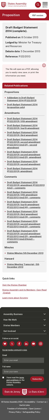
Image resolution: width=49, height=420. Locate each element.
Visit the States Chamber (14, 285)
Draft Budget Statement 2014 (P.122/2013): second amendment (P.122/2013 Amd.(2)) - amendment (24, 155)
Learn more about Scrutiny (15, 298)
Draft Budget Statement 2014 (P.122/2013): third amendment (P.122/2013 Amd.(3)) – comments (23, 214)
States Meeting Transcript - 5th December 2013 (23, 265)
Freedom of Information (17, 409)
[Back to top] (45, 416)
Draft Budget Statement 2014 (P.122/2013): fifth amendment (22, 120)
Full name (6, 367)
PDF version (37, 15)
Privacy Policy (15, 412)
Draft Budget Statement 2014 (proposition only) (22, 106)
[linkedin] (26, 343)
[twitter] (12, 343)
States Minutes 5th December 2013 (25, 253)
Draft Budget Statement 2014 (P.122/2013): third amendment (22, 134)
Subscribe (37, 379)
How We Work (10, 320)
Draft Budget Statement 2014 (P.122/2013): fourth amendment (23, 127)
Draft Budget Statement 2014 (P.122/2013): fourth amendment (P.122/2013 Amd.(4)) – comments (23, 205)
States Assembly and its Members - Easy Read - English (24, 291)
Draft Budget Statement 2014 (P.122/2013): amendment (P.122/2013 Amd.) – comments (26, 185)
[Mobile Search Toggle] (38, 5)
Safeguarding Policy (31, 412)
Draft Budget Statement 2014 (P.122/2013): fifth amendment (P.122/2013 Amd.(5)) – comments (23, 195)
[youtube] (33, 343)
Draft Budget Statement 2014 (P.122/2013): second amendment (23, 163)
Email (4, 355)
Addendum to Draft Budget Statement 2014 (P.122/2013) (21, 99)
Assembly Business (13, 314)
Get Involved (9, 331)
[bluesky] (4, 343)
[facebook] (19, 343)
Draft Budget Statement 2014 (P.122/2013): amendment (22, 170)
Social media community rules (14, 350)
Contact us (41, 402)
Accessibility (29, 402)
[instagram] (40, 343)
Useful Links (24, 405)
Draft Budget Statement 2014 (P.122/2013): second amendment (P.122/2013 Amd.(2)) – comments (23, 224)
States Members (11, 325)
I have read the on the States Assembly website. (15, 381)
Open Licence (35, 409)
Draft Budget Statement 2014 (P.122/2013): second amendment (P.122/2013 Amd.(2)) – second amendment (23, 143)
